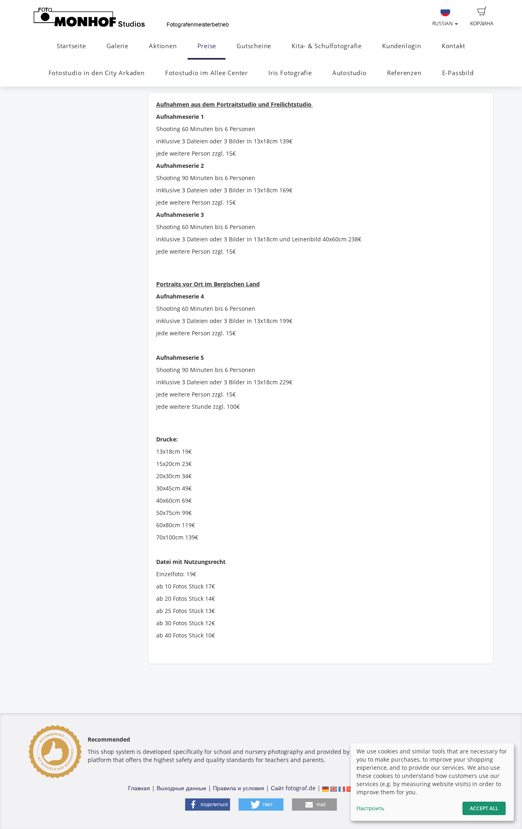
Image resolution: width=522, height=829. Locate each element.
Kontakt (453, 46)
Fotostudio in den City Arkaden (97, 73)
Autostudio (349, 73)
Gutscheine (254, 46)
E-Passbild (458, 73)
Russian (443, 23)
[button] (207, 804)
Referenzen (404, 73)
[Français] (341, 788)
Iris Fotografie (290, 73)
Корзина (481, 23)
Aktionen (163, 46)
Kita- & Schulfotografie (327, 46)
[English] (333, 788)
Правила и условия (238, 788)
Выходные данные (181, 788)
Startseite (71, 46)
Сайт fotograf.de (293, 788)
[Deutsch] (325, 788)
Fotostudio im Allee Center (206, 73)
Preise (207, 46)
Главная (139, 788)
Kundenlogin (401, 46)
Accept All (484, 808)
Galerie (117, 46)
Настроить (370, 808)
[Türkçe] (350, 788)
